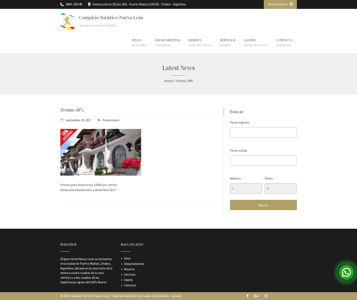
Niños (269, 178)
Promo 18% (72, 109)
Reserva (129, 269)
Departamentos (134, 264)
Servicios (130, 274)
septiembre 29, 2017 (78, 120)
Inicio (127, 258)
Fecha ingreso (240, 122)
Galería (128, 280)
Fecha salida (238, 150)
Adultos (235, 178)
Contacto (130, 285)
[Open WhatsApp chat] (346, 272)
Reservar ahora (278, 4)
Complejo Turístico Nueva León (111, 17)
